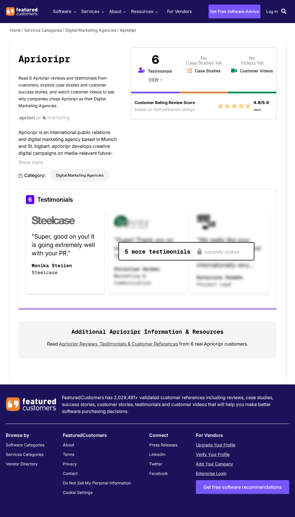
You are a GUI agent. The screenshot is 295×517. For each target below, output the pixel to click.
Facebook (158, 473)
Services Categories (43, 30)
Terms (68, 454)
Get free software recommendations (242, 487)
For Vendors (179, 11)
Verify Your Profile (213, 454)
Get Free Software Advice (234, 11)
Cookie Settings (77, 492)
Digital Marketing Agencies (90, 30)
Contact (70, 473)
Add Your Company (214, 463)
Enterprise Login (211, 473)
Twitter (155, 463)
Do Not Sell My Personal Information (97, 482)
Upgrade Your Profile (215, 444)
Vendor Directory (22, 463)
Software (62, 11)
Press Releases (163, 444)
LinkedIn (157, 454)
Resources (142, 11)
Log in (272, 11)
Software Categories (25, 444)
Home (15, 30)
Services (90, 11)
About (115, 11)
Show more (30, 162)
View (153, 79)
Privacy (70, 463)
